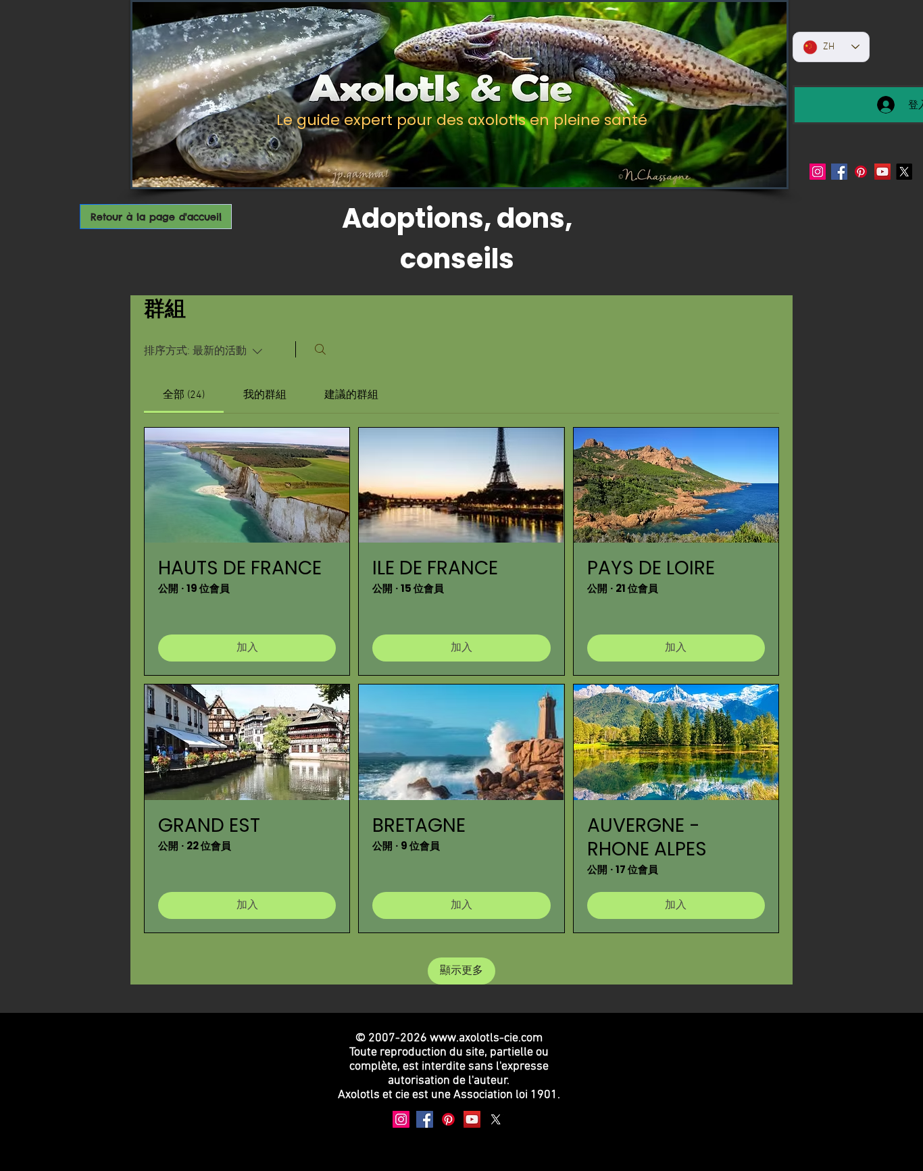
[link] (184, 395)
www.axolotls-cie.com (486, 1038)
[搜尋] (320, 349)
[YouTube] (882, 172)
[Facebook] (839, 172)
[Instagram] (817, 172)
